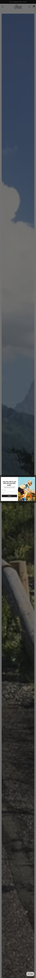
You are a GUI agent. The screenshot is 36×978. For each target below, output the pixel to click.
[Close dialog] (34, 478)
